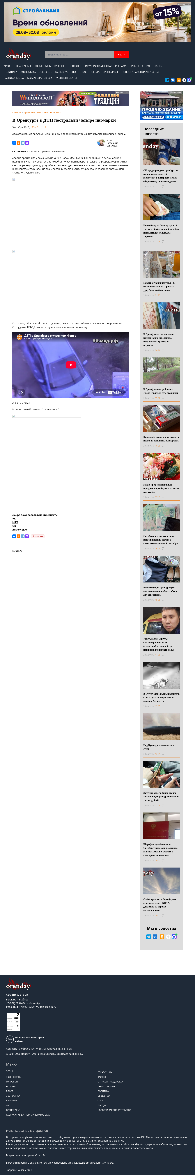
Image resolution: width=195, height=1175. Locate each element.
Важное (59, 66)
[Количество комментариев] (166, 186)
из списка (107, 1162)
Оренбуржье (111, 72)
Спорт (75, 72)
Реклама (120, 66)
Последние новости (153, 131)
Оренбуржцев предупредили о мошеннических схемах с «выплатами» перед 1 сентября (160, 539)
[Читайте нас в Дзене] (184, 80)
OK (14, 526)
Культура (61, 72)
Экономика (28, 72)
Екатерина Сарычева (112, 144)
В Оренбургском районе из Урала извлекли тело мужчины (160, 391)
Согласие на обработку (20, 1048)
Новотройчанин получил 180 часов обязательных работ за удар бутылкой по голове (159, 286)
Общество (45, 72)
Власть (157, 66)
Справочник (22, 66)
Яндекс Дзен (20, 529)
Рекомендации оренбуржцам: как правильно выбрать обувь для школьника (160, 591)
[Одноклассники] (18, 143)
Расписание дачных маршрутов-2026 (28, 78)
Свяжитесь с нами (17, 994)
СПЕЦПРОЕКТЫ (68, 78)
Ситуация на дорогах (98, 66)
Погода (94, 72)
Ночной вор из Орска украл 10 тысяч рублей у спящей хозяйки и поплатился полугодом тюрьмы (161, 230)
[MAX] (27, 143)
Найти (121, 54)
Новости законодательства (140, 72)
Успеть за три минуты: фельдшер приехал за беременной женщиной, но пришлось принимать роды (158, 644)
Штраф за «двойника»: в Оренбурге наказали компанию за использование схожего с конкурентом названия (160, 849)
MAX (15, 522)
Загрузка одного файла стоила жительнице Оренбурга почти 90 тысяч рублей (161, 796)
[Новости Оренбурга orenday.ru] (18, 54)
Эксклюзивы (42, 66)
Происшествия (139, 66)
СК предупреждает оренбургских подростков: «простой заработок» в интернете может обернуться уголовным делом (161, 175)
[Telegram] (23, 143)
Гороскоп (74, 66)
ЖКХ (84, 72)
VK (14, 518)
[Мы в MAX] (189, 80)
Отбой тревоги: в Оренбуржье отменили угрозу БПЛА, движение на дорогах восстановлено (159, 904)
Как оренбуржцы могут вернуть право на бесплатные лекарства (161, 438)
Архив (7, 66)
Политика (10, 72)
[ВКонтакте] (14, 143)
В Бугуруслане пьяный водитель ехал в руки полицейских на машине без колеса (161, 697)
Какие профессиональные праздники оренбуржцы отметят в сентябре (161, 488)
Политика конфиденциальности (53, 1048)
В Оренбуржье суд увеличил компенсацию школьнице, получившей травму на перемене (158, 339)
